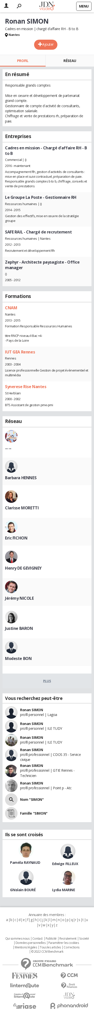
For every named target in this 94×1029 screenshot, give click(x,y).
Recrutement (67, 938)
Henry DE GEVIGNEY (23, 568)
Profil (22, 60)
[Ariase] (25, 1006)
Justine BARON (19, 628)
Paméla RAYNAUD (25, 862)
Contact (37, 938)
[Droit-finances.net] (69, 986)
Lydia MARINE (63, 889)
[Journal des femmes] (25, 976)
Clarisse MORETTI (22, 508)
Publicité (51, 938)
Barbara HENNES (20, 477)
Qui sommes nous (17, 938)
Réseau (69, 60)
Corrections (71, 947)
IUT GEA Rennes (20, 352)
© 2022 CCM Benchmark (47, 951)
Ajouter (48, 44)
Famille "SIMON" (34, 813)
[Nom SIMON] (11, 799)
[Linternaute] (25, 985)
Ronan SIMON (31, 709)
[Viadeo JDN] (69, 996)
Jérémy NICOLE (19, 598)
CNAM (11, 308)
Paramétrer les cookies (63, 943)
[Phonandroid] (69, 1006)
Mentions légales (26, 947)
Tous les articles (50, 947)
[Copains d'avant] (25, 996)
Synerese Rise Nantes (25, 386)
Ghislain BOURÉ (23, 889)
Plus (47, 681)
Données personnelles (31, 943)
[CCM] (69, 976)
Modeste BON (18, 658)
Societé (84, 938)
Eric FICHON (16, 538)
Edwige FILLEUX (65, 863)
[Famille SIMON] (11, 813)
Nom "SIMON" (32, 799)
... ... (8, 447)
